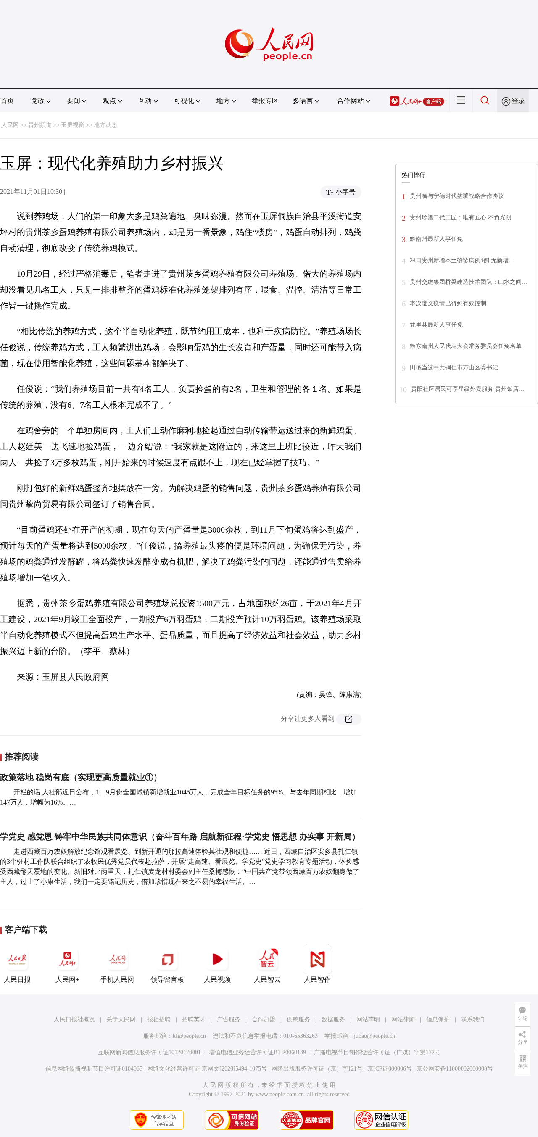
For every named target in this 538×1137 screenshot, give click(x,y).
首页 (7, 100)
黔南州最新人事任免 (436, 239)
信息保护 (438, 1019)
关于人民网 (121, 1019)
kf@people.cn (189, 1036)
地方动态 (105, 125)
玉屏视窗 (72, 125)
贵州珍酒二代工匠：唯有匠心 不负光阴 (461, 217)
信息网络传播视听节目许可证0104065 (93, 1069)
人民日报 (17, 979)
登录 (518, 100)
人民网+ (67, 979)
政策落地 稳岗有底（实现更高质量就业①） (81, 777)
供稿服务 (298, 1019)
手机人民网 (117, 979)
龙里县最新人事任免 (436, 325)
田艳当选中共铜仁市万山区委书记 (454, 367)
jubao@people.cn (374, 1036)
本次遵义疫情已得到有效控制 (448, 303)
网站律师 (403, 1019)
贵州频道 (40, 125)
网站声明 (368, 1019)
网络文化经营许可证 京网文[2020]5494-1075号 (207, 1069)
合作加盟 (263, 1019)
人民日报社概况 (74, 1019)
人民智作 (317, 979)
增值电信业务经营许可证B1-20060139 (257, 1052)
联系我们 (473, 1019)
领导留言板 (167, 979)
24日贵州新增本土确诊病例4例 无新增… (462, 260)
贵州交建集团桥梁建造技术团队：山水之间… (468, 282)
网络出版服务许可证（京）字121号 (317, 1069)
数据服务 (333, 1019)
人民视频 (217, 979)
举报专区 (265, 100)
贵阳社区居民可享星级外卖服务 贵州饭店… (468, 389)
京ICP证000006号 (389, 1069)
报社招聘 (159, 1019)
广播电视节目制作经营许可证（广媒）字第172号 (377, 1052)
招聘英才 (194, 1019)
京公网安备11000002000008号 (455, 1069)
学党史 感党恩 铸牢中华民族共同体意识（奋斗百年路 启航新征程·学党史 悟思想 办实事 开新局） (180, 836)
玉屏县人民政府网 (75, 676)
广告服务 (228, 1019)
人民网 (10, 125)
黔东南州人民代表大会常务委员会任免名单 (466, 346)
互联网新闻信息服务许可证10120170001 (149, 1052)
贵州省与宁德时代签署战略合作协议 (457, 196)
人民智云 (267, 979)
